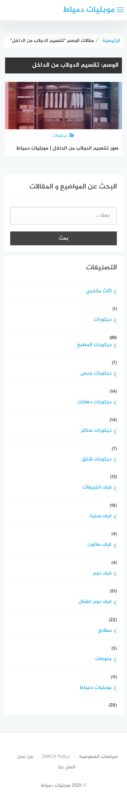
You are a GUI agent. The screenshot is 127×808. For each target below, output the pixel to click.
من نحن (25, 757)
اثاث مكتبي (99, 291)
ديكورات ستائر (96, 431)
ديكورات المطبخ (94, 345)
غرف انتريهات (97, 488)
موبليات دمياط (88, 10)
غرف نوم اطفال (95, 602)
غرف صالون (99, 545)
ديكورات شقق (96, 460)
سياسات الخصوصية (98, 757)
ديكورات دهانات (94, 402)
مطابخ (105, 631)
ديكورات (103, 320)
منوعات (103, 659)
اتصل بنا (67, 767)
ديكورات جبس (96, 374)
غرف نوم (102, 574)
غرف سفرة (101, 516)
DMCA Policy (56, 757)
